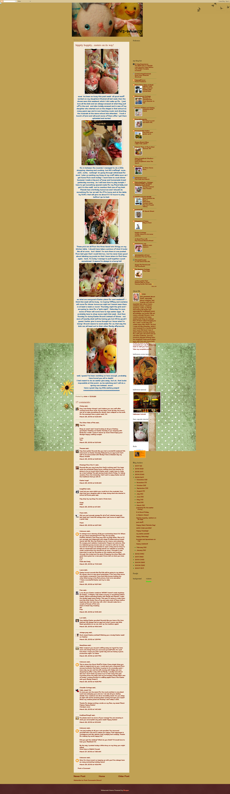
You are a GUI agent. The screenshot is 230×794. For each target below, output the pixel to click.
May (138, 499)
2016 (137, 469)
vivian (144, 294)
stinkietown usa (140, 244)
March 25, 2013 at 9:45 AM (90, 612)
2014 (137, 474)
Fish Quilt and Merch (142, 179)
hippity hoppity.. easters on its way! (146, 518)
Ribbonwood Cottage (143, 96)
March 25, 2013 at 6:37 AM (90, 525)
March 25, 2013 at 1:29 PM (90, 639)
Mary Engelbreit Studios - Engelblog (144, 159)
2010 (137, 559)
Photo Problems (140, 81)
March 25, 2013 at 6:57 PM (90, 656)
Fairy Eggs (146, 271)
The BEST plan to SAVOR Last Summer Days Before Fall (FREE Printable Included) (144, 68)
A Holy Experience (141, 64)
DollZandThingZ (85, 715)
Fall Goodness (140, 266)
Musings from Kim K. (87, 465)
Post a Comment (84, 768)
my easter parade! (142, 534)
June (139, 497)
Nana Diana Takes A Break (144, 85)
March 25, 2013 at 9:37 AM (90, 584)
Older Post (123, 776)
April (139, 502)
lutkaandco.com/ (141, 178)
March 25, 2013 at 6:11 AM (90, 507)
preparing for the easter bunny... (144, 508)
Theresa (82, 448)
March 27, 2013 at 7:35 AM (90, 751)
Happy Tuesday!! (142, 531)
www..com (139, 449)
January (140, 550)
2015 (137, 471)
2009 (138, 562)
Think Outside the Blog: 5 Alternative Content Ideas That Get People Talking (149, 202)
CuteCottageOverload (143, 74)
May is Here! (147, 222)
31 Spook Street (148, 211)
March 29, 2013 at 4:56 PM (90, 764)
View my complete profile (142, 349)
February (140, 547)
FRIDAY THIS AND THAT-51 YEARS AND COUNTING (148, 89)
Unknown (83, 531)
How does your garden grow (148, 133)
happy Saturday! (142, 536)
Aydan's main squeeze (147, 246)
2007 (138, 568)
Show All (154, 286)
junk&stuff (138, 209)
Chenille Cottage (86, 687)
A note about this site (142, 261)
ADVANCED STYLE (142, 255)
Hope (82, 513)
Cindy (82, 406)
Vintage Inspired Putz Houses (148, 187)
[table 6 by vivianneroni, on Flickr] (101, 297)
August (139, 491)
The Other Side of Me (87, 422)
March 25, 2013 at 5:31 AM (90, 442)
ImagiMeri (83, 489)
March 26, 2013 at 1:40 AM (90, 709)
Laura (82, 570)
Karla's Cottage (140, 232)
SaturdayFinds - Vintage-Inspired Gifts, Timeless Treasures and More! (144, 184)
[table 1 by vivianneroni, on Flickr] (101, 94)
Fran (81, 590)
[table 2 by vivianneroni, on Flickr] (101, 165)
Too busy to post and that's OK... (148, 121)
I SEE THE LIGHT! (141, 143)
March (139, 505)
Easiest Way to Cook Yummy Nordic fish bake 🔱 (144, 283)
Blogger (126, 790)
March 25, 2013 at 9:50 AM (91, 626)
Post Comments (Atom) (92, 780)
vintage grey (84, 632)
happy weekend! (142, 544)
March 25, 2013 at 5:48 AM (90, 483)
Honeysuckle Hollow (142, 131)
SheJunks (138, 166)
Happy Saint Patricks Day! (145, 525)
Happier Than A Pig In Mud (144, 147)
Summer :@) (147, 148)
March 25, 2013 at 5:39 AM (91, 459)
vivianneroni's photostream (142, 454)
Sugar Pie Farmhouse (142, 265)
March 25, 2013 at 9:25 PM (90, 682)
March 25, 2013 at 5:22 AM (91, 417)
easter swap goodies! (143, 528)
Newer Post (79, 776)
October (140, 485)
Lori (81, 618)
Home (102, 776)
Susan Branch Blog (142, 142)
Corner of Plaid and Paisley (145, 108)
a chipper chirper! (142, 515)
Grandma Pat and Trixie (143, 256)
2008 (138, 565)
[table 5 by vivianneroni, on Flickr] (101, 373)
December (140, 479)
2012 (137, 554)
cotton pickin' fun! (141, 281)
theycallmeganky (141, 119)
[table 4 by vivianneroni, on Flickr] (101, 244)
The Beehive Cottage (142, 269)
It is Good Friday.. (142, 512)
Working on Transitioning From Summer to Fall (148, 100)
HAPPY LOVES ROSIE (143, 197)
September (141, 488)
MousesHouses (140, 260)
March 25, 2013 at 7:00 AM (91, 564)
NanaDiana (83, 645)
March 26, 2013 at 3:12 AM (90, 722)
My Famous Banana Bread (144, 240)
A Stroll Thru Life (141, 239)
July (138, 494)
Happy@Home (140, 80)
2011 (137, 557)
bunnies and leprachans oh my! (146, 540)
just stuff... (140, 522)
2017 (137, 466)
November (140, 482)
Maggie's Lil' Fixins (141, 221)
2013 (137, 477)
